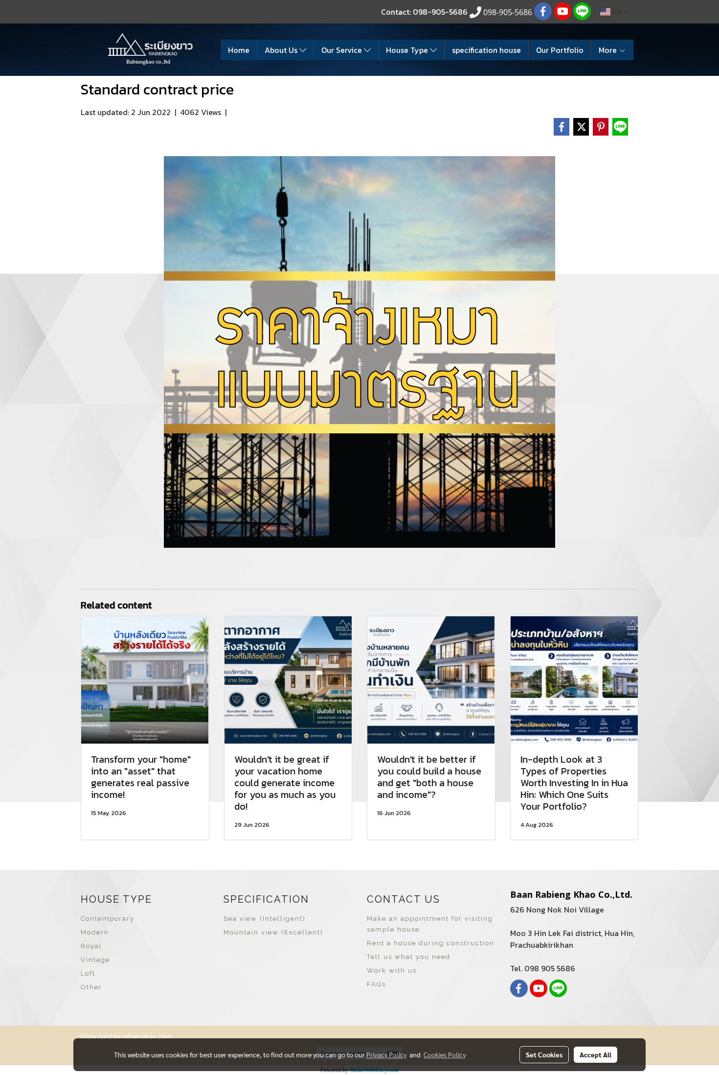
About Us (282, 50)
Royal (91, 946)
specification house (486, 50)
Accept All (595, 1054)
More (609, 50)
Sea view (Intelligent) (265, 918)
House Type (408, 50)
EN (617, 12)
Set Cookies (544, 1054)
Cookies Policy (445, 1054)
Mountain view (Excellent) (273, 932)
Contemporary (108, 918)
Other (91, 987)
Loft (88, 973)
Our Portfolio (560, 50)
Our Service (342, 50)
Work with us (392, 970)
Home (238, 50)
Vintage (95, 959)
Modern (95, 932)
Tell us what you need (408, 956)
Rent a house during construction (430, 943)
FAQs (376, 984)
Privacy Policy (386, 1054)
